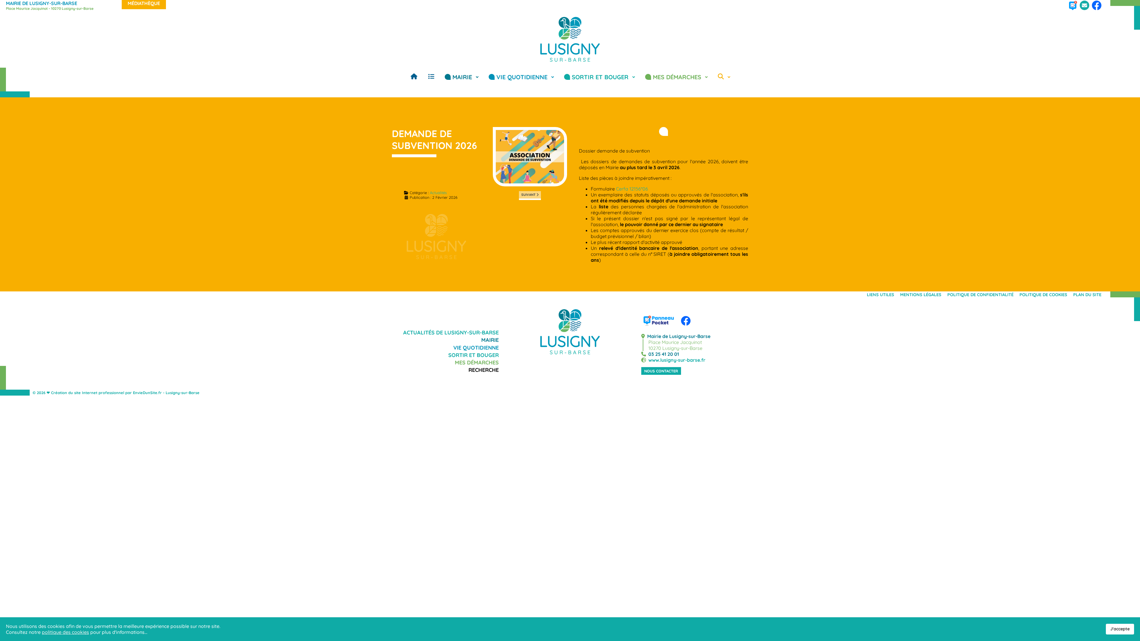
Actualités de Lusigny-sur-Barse (451, 332)
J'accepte (1120, 629)
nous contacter (661, 371)
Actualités (438, 192)
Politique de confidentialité (980, 294)
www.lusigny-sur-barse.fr (675, 360)
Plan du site (1087, 294)
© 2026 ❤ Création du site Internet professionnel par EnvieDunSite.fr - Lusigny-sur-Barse (116, 392)
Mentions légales (920, 294)
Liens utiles (880, 294)
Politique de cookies (1043, 294)
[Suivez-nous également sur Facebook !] (1096, 9)
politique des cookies (65, 632)
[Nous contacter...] (1084, 9)
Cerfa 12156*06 (632, 189)
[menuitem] (414, 76)
